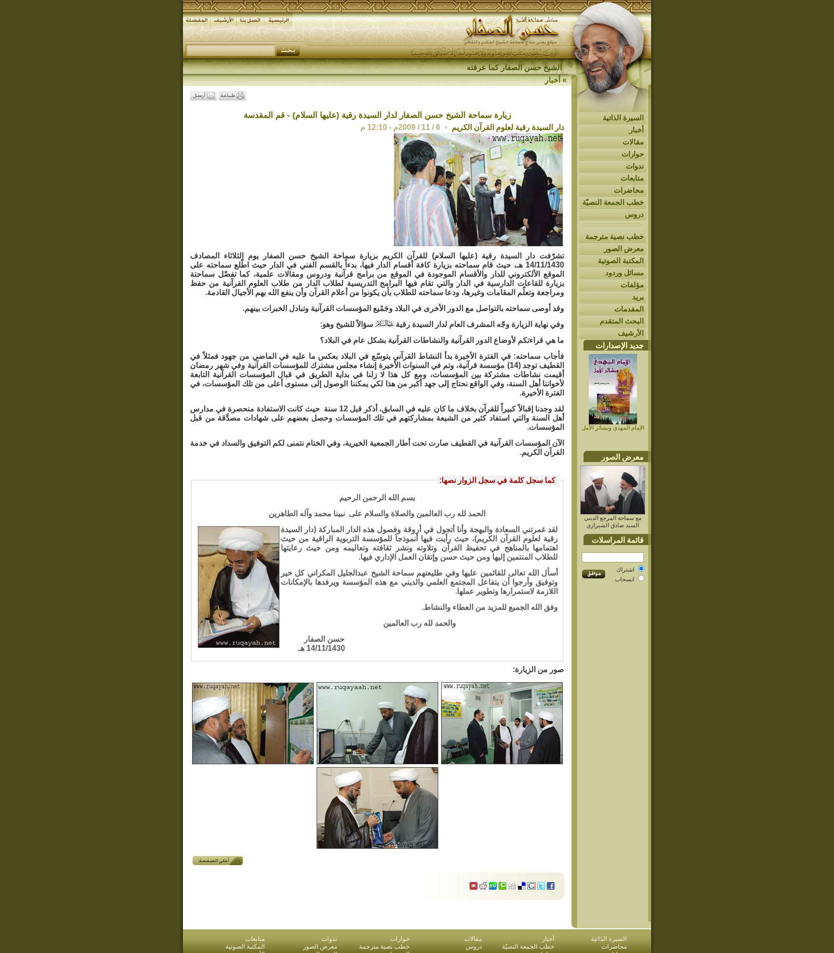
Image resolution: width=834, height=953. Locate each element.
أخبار (636, 130)
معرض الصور (624, 248)
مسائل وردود (624, 272)
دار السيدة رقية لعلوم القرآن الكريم (508, 127)
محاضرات (629, 190)
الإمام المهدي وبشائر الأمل (613, 427)
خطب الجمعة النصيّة (613, 202)
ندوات (635, 166)
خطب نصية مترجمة (614, 236)
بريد (638, 297)
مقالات (633, 142)
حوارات (633, 154)
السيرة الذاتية (623, 117)
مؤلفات (632, 284)
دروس (634, 214)
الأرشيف (631, 333)
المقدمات (629, 309)
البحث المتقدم (622, 321)
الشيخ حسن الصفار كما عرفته (514, 67)
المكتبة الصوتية (621, 260)
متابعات (632, 178)
